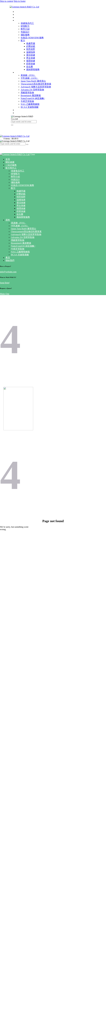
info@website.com (8, 272)
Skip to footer (20, 1)
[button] (1, 146)
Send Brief (4, 283)
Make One (4, 294)
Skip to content (6, 1)
